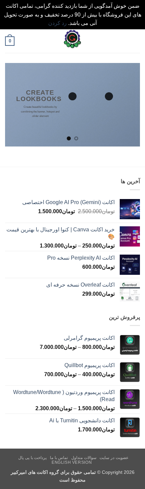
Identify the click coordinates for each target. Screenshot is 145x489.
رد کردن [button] (57, 23)
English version (72, 462)
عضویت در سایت (113, 457)
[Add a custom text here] (72, 96)
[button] (136, 41)
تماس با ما (59, 457)
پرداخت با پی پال (32, 457)
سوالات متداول (83, 457)
